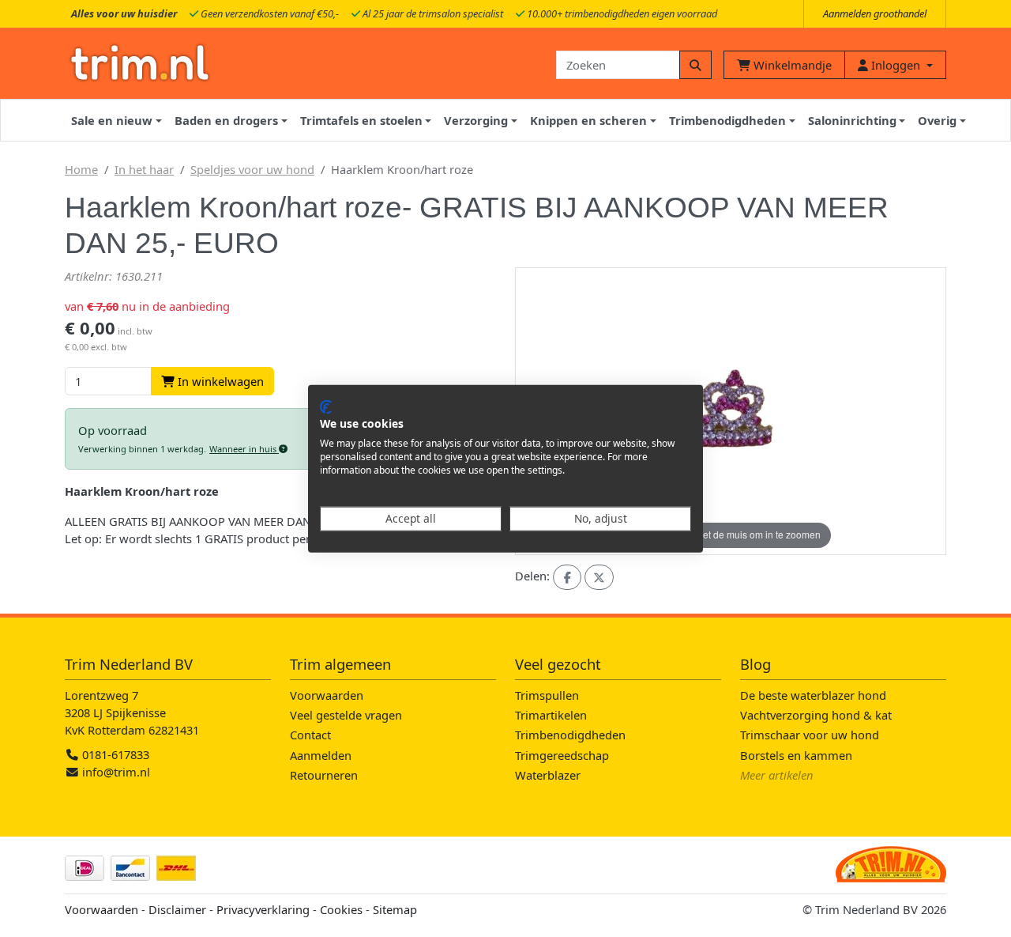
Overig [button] (937, 120)
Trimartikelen (551, 715)
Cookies (341, 909)
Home (81, 169)
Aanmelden (320, 755)
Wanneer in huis (244, 449)
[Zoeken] (695, 65)
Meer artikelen (777, 775)
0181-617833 (114, 754)
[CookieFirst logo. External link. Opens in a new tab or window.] (326, 406)
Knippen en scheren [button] (588, 120)
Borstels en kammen (796, 755)
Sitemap (395, 909)
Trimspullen (547, 695)
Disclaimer (177, 909)
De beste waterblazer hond (813, 695)
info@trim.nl (116, 772)
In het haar (144, 169)
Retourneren (324, 775)
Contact (310, 734)
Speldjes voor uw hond (252, 169)
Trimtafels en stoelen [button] (361, 120)
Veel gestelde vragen (346, 715)
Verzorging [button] (476, 120)
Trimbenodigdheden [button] (727, 120)
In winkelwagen (219, 381)
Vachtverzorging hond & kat (816, 715)
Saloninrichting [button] (852, 120)
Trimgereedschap (562, 755)
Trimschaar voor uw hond (809, 734)
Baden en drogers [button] (226, 120)
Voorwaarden (326, 695)
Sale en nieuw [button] (111, 120)
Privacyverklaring (263, 909)
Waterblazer (548, 775)
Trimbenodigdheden (570, 734)
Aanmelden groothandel (874, 13)
